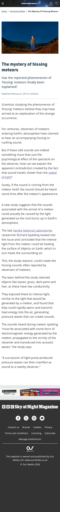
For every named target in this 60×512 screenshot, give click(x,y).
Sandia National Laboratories (32, 230)
